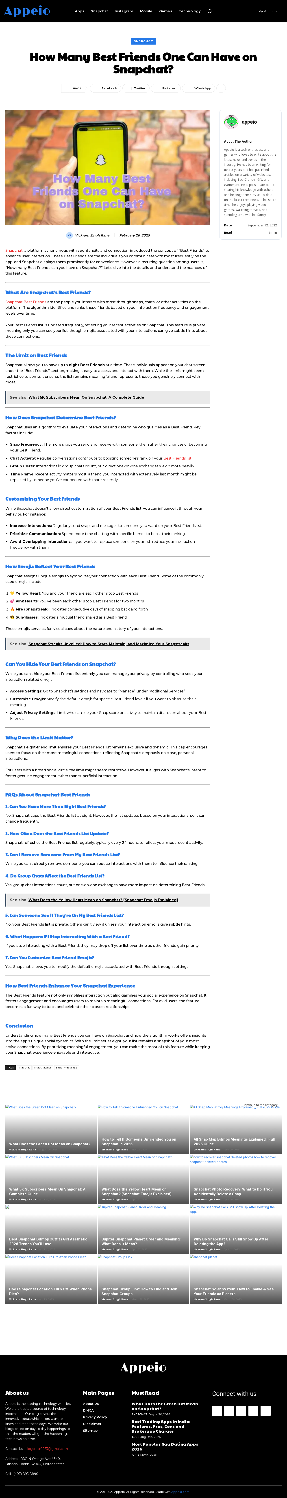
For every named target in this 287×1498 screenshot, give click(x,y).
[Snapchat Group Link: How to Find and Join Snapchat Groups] (143, 1283)
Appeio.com (180, 1492)
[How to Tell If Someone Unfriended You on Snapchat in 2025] (143, 1133)
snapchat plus (43, 1067)
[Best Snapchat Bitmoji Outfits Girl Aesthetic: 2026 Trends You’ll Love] (51, 1233)
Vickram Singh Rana (92, 235)
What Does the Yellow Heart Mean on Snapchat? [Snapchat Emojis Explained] (136, 1191)
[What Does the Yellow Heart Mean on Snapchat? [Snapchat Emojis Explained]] (143, 1183)
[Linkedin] (241, 1411)
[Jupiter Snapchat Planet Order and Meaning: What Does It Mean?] (143, 1233)
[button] (209, 11)
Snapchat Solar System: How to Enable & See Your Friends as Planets (234, 1291)
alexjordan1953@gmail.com (47, 1449)
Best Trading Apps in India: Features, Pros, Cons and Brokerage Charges (161, 1426)
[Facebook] (217, 1411)
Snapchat (143, 41)
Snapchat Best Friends (25, 302)
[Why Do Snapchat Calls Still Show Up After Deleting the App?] (236, 1233)
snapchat (24, 1067)
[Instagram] (229, 1411)
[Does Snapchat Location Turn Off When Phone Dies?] (51, 1283)
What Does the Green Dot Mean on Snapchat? (49, 1144)
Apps (135, 1437)
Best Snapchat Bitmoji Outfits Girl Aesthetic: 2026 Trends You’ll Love (48, 1241)
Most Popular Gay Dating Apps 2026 (165, 1446)
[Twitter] (265, 1411)
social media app (66, 1067)
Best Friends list (177, 458)
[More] (221, 88)
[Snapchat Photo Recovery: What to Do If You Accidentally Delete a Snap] (236, 1183)
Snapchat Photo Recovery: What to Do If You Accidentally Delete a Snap (233, 1191)
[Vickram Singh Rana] (70, 235)
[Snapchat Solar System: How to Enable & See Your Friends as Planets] (236, 1283)
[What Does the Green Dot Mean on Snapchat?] (51, 1133)
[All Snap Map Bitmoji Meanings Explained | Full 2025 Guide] (236, 1133)
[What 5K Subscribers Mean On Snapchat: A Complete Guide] (51, 1183)
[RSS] (253, 1411)
